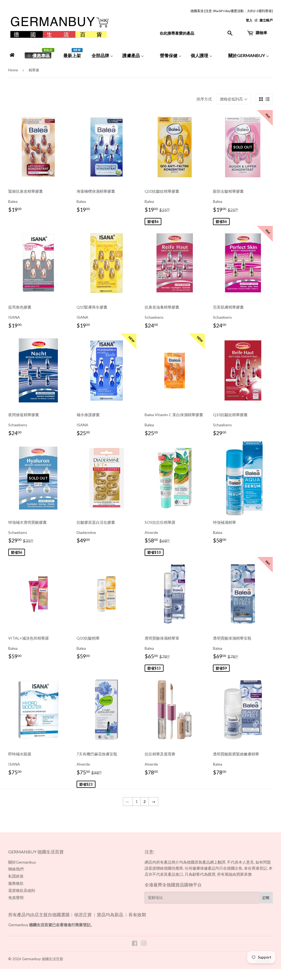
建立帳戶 (266, 20)
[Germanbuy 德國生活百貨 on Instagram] (144, 944)
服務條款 (16, 883)
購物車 (261, 32)
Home (13, 70)
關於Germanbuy (22, 862)
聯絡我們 (16, 869)
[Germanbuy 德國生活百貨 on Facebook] (134, 944)
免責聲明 (16, 897)
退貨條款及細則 (21, 890)
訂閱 (266, 898)
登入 (249, 20)
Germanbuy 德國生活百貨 (42, 959)
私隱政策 (16, 876)
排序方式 (204, 99)
